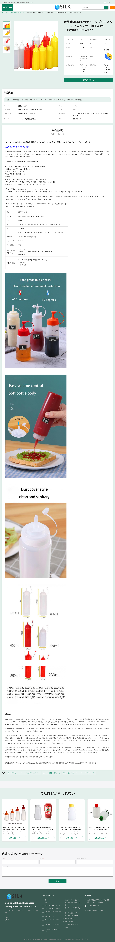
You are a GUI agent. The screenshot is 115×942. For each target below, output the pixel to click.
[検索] (106, 7)
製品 (7, 12)
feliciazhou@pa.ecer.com (95, 910)
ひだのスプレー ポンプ (72, 900)
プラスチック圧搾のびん (17, 12)
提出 (57, 881)
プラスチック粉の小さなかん (53, 920)
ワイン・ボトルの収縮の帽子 (53, 912)
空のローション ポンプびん (72, 909)
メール (42, 858)
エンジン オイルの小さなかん (52, 930)
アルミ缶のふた (49, 916)
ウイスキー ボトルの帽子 (52, 908)
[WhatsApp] (7, 919)
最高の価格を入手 (14, 838)
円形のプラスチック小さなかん (53, 925)
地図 (66, 927)
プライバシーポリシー (72, 924)
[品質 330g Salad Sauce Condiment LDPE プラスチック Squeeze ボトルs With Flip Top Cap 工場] (43, 812)
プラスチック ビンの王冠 (52, 906)
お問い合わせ (69, 921)
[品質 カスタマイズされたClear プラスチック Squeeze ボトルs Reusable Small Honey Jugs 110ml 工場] (72, 812)
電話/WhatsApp (81, 858)
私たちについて (69, 919)
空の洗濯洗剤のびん (71, 913)
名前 (3, 858)
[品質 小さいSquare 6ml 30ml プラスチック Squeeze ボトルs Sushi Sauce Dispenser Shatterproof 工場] (100, 812)
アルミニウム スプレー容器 (72, 904)
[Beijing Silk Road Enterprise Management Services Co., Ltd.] (63, 7)
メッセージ (5, 866)
